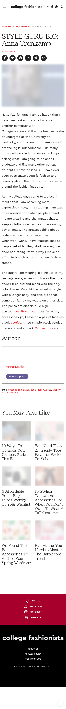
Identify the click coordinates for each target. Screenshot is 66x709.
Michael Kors (44, 328)
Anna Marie (10, 52)
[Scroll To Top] (60, 703)
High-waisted (44, 390)
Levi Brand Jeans (26, 311)
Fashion (7, 26)
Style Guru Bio (22, 26)
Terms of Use (33, 659)
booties (16, 322)
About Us (33, 649)
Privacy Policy (33, 654)
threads (36, 617)
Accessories (15, 390)
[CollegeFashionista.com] (26, 6)
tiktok (36, 601)
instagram (36, 606)
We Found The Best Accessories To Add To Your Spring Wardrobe (16, 554)
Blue (33, 390)
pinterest (36, 612)
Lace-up (56, 390)
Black (26, 390)
